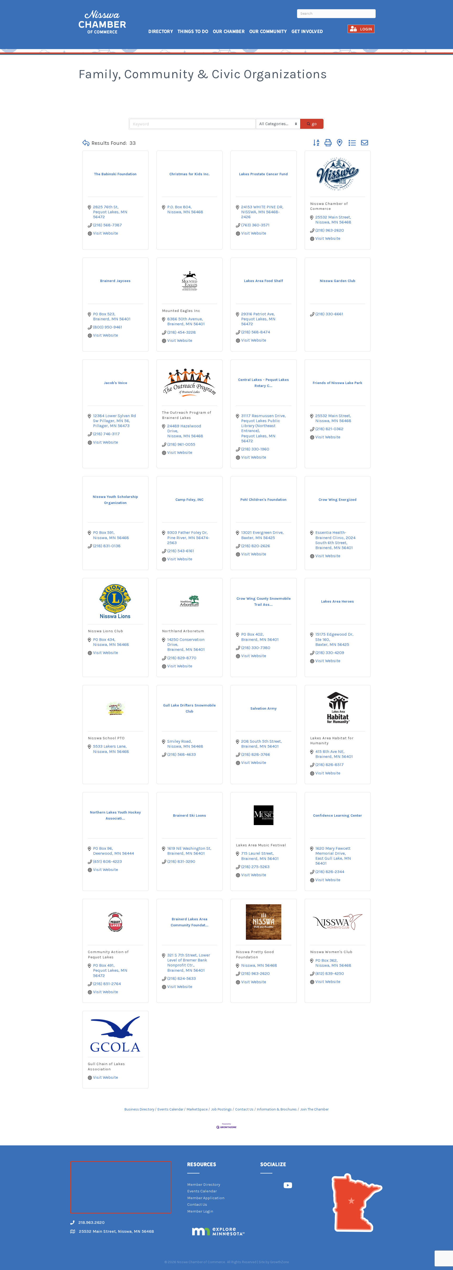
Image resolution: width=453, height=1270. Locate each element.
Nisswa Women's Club (331, 952)
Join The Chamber (314, 1109)
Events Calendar (170, 1109)
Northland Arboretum (183, 631)
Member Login (200, 1211)
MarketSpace (197, 1109)
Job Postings (221, 1109)
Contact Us (244, 1109)
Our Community (268, 31)
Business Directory (139, 1109)
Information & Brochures (277, 1109)
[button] (85, 143)
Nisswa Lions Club (105, 631)
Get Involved (307, 31)
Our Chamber (229, 31)
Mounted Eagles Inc (181, 311)
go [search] (314, 123)
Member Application (205, 1197)
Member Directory (203, 1184)
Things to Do (192, 31)
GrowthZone (279, 1262)
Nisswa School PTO (106, 738)
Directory (160, 31)
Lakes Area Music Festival (261, 845)
